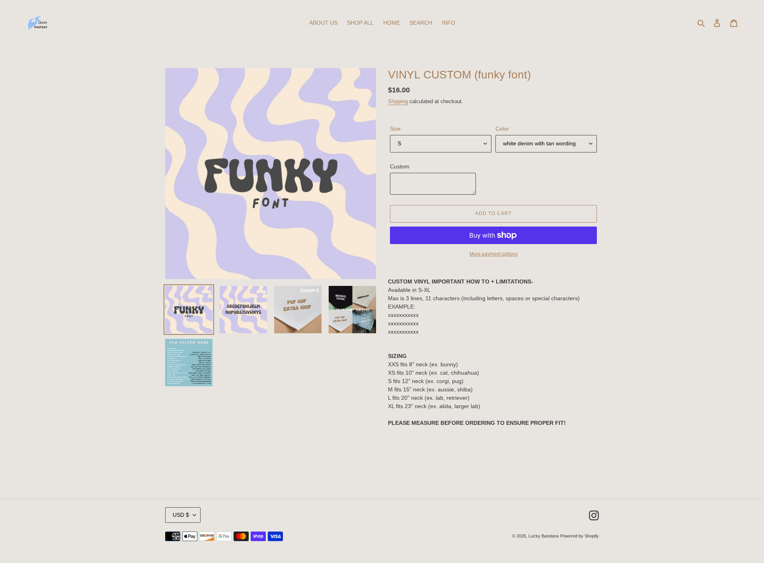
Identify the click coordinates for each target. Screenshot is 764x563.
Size (395, 128)
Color (502, 128)
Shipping (398, 101)
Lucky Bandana (543, 536)
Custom (399, 166)
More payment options (494, 254)
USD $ (181, 515)
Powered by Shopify (579, 536)
